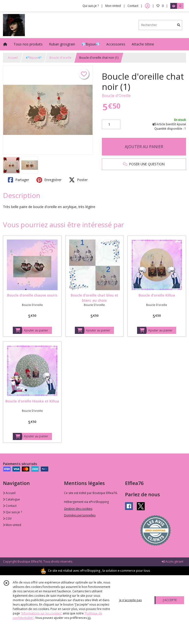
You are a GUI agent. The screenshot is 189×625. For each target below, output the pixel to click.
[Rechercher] (178, 25)
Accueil (13, 58)
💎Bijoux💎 (34, 58)
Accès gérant (174, 561)
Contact (132, 6)
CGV (8, 518)
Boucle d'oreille (60, 58)
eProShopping (90, 570)
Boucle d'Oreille (116, 95)
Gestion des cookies (78, 509)
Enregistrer (52, 179)
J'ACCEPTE (170, 600)
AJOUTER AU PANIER (144, 146)
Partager (21, 179)
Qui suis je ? (13, 512)
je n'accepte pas (130, 600)
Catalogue (12, 499)
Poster (82, 179)
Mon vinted (13, 525)
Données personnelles (79, 515)
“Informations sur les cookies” (41, 613)
